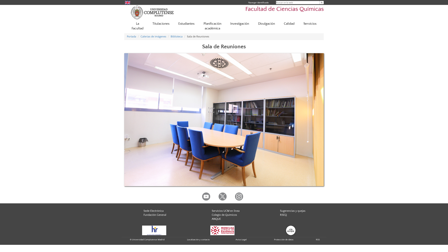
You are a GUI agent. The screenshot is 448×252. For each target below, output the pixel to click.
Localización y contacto (198, 239)
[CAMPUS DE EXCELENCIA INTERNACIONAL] (222, 230)
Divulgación (266, 24)
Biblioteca (177, 36)
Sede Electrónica (154, 210)
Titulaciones (160, 24)
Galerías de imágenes (153, 36)
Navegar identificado (258, 2)
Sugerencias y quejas (292, 210)
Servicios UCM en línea (226, 210)
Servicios (309, 24)
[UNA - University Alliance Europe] (291, 230)
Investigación (239, 24)
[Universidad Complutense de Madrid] (152, 12)
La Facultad (138, 26)
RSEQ (283, 214)
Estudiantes (186, 24)
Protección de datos (283, 239)
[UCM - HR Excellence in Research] (154, 230)
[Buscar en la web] (322, 2)
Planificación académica (212, 26)
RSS (318, 239)
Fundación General (155, 214)
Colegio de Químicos (224, 214)
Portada (131, 36)
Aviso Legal (241, 239)
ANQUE (216, 218)
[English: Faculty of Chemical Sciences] (127, 2)
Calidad (289, 24)
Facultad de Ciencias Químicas (284, 9)
